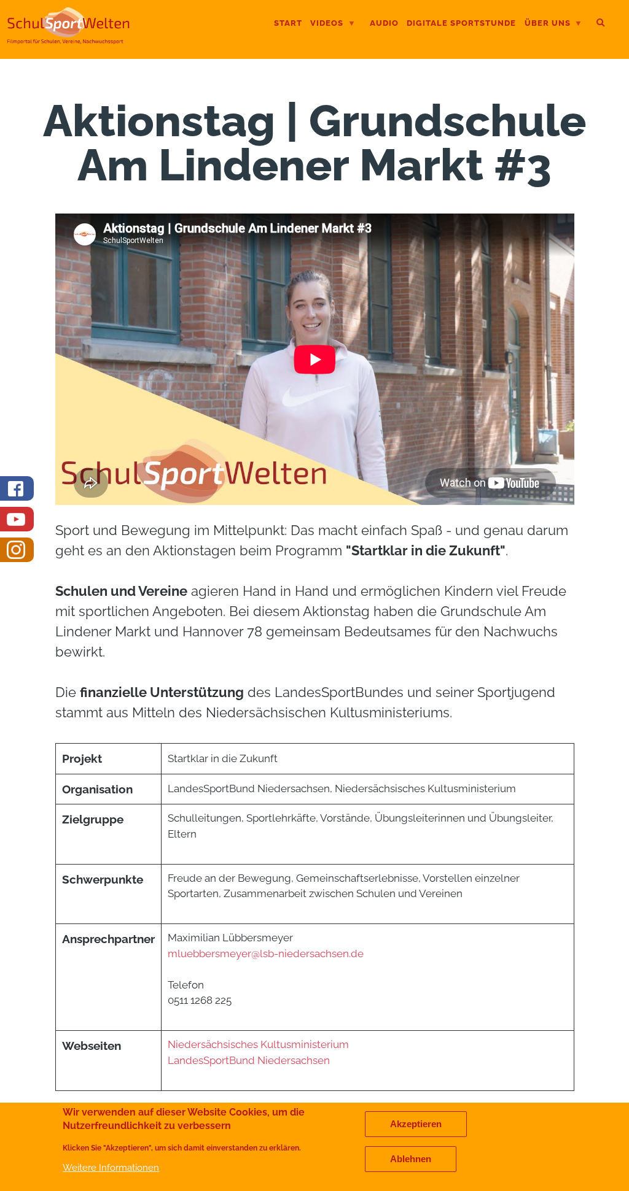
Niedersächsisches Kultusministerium (258, 1044)
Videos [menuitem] (326, 24)
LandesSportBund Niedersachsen (250, 1060)
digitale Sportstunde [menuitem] (461, 23)
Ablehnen (410, 1159)
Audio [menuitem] (384, 23)
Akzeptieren (416, 1124)
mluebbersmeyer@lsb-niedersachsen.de (266, 953)
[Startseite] (68, 39)
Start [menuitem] (288, 23)
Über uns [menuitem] (548, 24)
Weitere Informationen (111, 1167)
